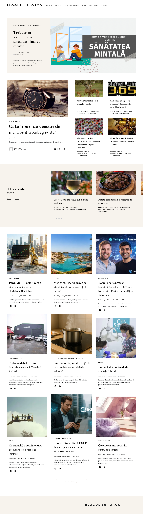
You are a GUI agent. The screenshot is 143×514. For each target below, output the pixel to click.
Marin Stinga (17, 148)
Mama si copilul (34, 26)
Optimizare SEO (15, 358)
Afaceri (12, 441)
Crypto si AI (14, 278)
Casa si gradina (20, 26)
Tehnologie (66, 438)
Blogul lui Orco (25, 5)
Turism (56, 278)
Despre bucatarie (61, 208)
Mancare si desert (122, 208)
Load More (69, 482)
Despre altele (15, 121)
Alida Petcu (12, 376)
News (100, 362)
